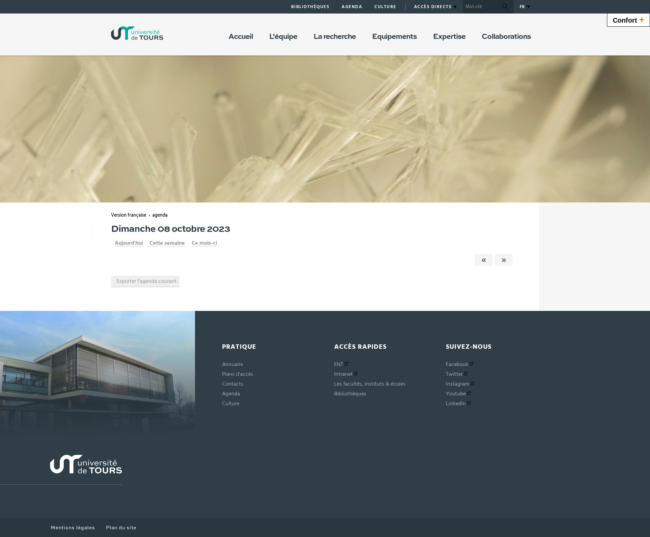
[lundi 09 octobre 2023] (504, 260)
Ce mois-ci (204, 243)
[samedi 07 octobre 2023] (484, 260)
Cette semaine (167, 243)
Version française (128, 215)
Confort (628, 20)
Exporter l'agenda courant (146, 281)
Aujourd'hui (129, 243)
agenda (160, 215)
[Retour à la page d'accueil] (137, 33)
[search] (480, 7)
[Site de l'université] (61, 470)
